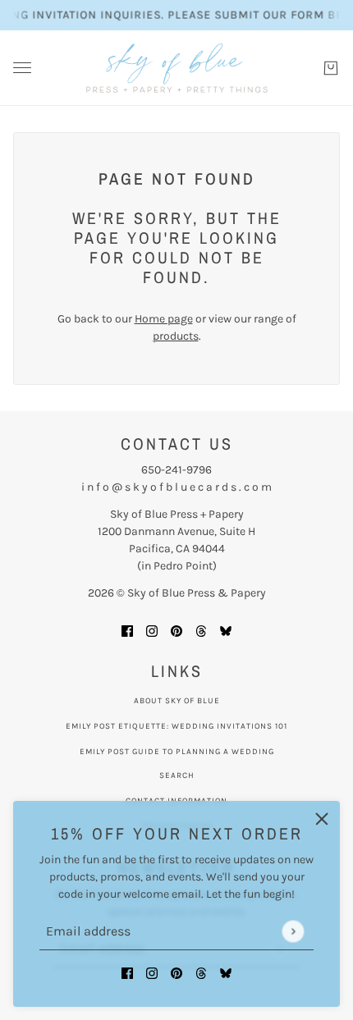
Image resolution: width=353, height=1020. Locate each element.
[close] (322, 819)
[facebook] (127, 972)
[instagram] (152, 972)
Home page (164, 319)
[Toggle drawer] (22, 67)
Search (177, 775)
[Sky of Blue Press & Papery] (177, 68)
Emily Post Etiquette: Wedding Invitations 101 (176, 726)
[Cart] (331, 68)
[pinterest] (176, 972)
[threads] (201, 972)
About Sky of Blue (177, 701)
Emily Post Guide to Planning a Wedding (177, 752)
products (176, 336)
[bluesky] (225, 972)
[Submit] (293, 931)
